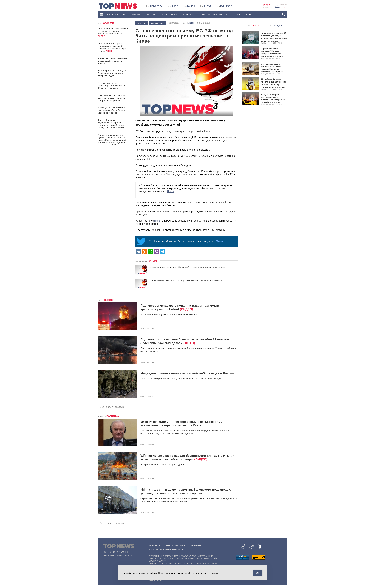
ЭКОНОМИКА (169, 14)
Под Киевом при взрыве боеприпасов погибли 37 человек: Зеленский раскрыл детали (112, 47)
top (154, 6)
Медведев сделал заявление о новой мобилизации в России (113, 61)
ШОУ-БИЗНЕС (190, 14)
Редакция (196, 545)
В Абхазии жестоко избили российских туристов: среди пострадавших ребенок (112, 98)
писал (157, 220)
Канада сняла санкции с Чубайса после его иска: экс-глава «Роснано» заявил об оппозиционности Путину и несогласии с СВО (112, 140)
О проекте (154, 545)
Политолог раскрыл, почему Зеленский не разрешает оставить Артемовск (187, 266)
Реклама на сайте (175, 545)
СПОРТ (238, 14)
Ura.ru (170, 191)
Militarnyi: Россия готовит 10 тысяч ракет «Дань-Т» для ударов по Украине (112, 110)
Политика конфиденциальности (167, 549)
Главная (112, 14)
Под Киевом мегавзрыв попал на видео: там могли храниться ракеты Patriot (113, 32)
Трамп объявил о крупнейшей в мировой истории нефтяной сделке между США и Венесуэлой (111, 123)
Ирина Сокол (203, 23)
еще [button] (249, 14)
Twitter (220, 241)
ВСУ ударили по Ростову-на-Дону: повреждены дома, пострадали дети (112, 73)
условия (213, 572)
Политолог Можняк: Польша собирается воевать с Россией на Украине (185, 280)
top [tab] (253, 25)
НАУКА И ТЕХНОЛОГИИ (215, 14)
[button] (101, 14)
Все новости (131, 14)
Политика (150, 14)
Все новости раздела (112, 407)
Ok (257, 572)
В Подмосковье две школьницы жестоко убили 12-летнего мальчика (111, 85)
